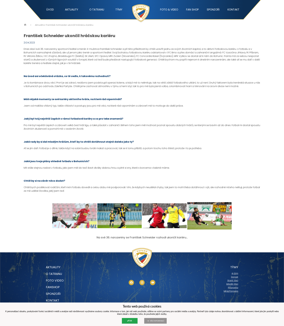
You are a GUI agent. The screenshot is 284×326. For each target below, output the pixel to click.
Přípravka (233, 287)
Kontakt (233, 9)
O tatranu (96, 9)
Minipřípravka (231, 291)
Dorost (234, 276)
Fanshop (53, 287)
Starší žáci (232, 280)
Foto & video (169, 9)
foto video (55, 280)
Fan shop (192, 9)
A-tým (235, 273)
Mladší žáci (232, 284)
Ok (130, 321)
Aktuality (71, 9)
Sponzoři (213, 9)
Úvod (50, 9)
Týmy (118, 9)
